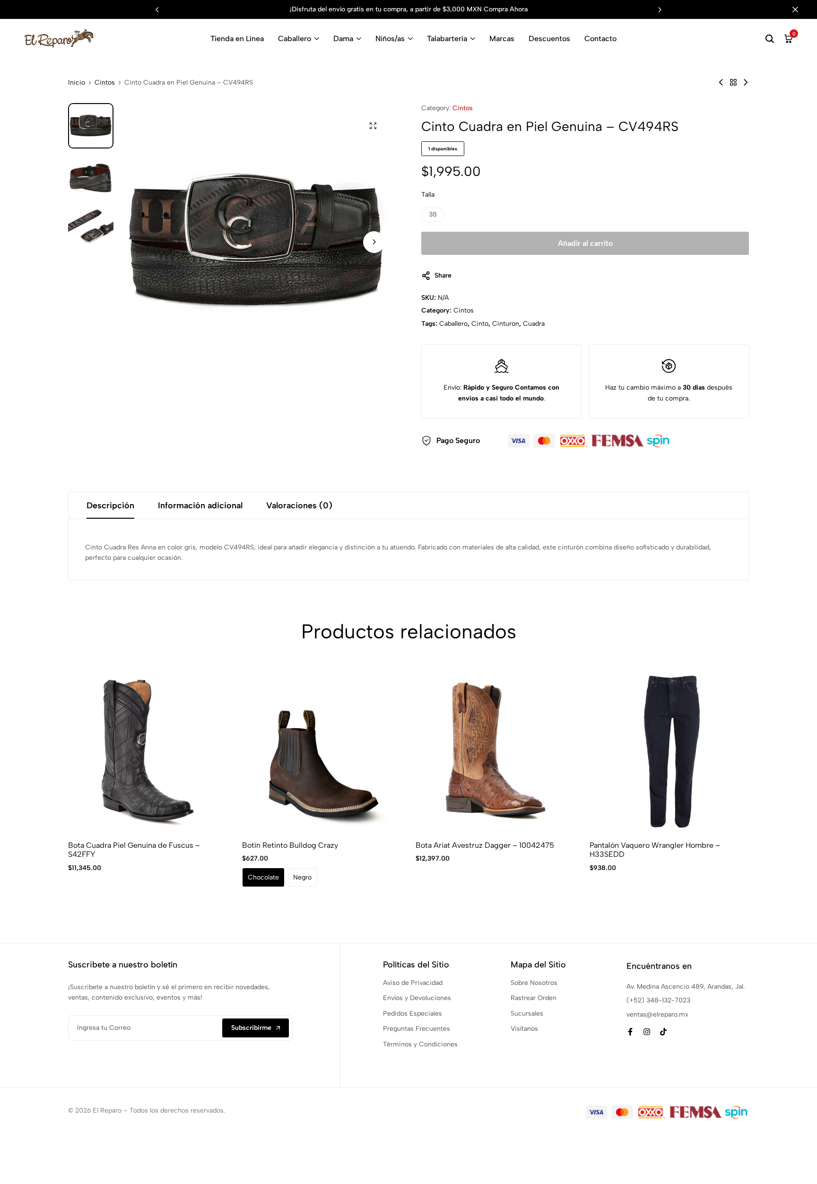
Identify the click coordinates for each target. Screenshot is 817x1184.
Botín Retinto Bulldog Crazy (290, 845)
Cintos (105, 82)
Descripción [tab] (110, 505)
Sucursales (527, 1014)
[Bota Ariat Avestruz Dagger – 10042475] (495, 751)
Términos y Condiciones (420, 1044)
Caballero (294, 38)
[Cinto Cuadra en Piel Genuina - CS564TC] (745, 82)
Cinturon (505, 324)
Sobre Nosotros (534, 983)
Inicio (76, 82)
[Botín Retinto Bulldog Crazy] (322, 751)
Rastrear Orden (533, 998)
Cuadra (534, 324)
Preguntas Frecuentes (416, 1029)
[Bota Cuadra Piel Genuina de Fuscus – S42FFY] (148, 751)
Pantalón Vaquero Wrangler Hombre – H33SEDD (655, 850)
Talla (428, 195)
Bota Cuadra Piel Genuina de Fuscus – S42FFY (134, 850)
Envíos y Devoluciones (417, 998)
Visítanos (524, 1029)
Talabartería (447, 38)
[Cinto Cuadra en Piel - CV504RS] (721, 82)
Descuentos (549, 38)
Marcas (501, 38)
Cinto (479, 324)
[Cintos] (733, 82)
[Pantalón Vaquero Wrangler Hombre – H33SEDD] (669, 751)
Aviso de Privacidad (413, 983)
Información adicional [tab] (200, 505)
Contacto (600, 38)
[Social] (630, 1032)
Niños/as (390, 38)
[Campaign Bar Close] (800, 9)
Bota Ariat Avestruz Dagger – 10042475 (485, 845)
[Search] (769, 38)
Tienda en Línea (237, 38)
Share (443, 275)
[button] (660, 9)
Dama (343, 38)
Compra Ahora (506, 9)
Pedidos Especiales (412, 1014)
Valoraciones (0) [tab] (299, 505)
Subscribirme (251, 1028)
